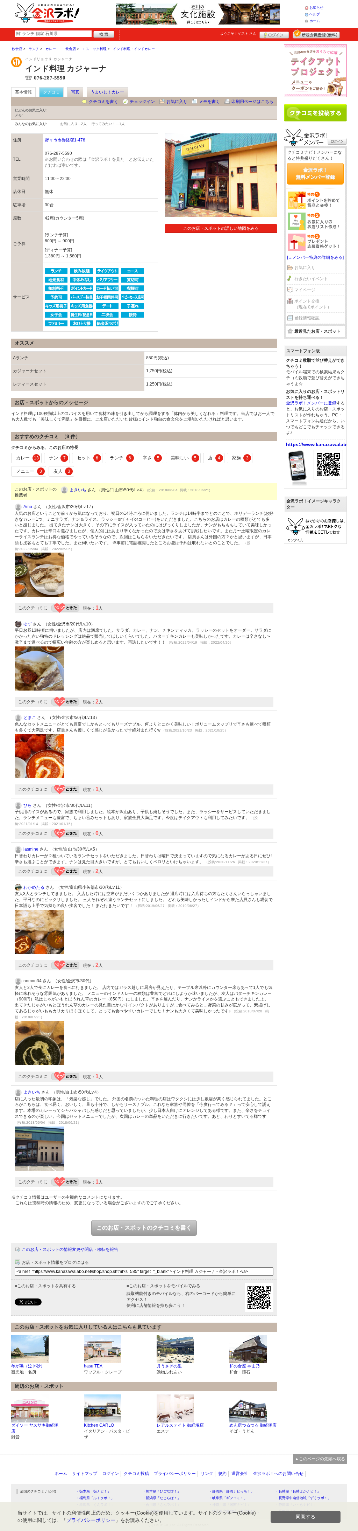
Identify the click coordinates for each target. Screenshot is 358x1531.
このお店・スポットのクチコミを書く (144, 1228)
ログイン (274, 34)
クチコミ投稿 (136, 1473)
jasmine (30, 849)
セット (87, 457)
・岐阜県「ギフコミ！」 (228, 1498)
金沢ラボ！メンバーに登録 (311, 403)
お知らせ (316, 7)
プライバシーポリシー (175, 1473)
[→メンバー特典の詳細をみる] (315, 257)
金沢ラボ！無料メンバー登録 (315, 173)
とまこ (29, 717)
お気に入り (176, 101)
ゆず (27, 624)
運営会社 (239, 1473)
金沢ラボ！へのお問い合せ (278, 1473)
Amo (27, 506)
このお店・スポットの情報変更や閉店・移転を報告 (70, 1249)
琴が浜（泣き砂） (28, 1366)
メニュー (29, 471)
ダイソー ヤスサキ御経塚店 (34, 1428)
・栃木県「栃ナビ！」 (93, 1491)
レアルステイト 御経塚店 (180, 1425)
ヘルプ (314, 14)
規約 (222, 1473)
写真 (75, 92)
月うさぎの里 (169, 1366)
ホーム (314, 21)
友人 (61, 471)
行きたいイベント (311, 278)
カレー (27, 457)
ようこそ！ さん (238, 33)
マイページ (304, 290)
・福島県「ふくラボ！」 (95, 1498)
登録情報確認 (307, 318)
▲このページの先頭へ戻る (320, 1458)
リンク (207, 1473)
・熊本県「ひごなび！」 (161, 1491)
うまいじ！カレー (107, 92)
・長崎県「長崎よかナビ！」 (298, 1491)
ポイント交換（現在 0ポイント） (312, 304)
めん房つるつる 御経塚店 (253, 1425)
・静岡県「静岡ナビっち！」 (231, 1491)
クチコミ (51, 92)
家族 (240, 457)
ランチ (120, 457)
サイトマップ (84, 1473)
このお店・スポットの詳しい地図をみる (221, 228)
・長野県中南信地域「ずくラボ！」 (303, 1498)
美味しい (183, 457)
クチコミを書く (103, 101)
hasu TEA (93, 1366)
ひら (27, 805)
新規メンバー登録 (316, 34)
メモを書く (209, 101)
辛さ (151, 457)
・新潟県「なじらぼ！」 (161, 1498)
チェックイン (142, 101)
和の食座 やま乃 (244, 1366)
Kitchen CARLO (99, 1425)
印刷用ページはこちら (252, 101)
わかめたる (33, 887)
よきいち (78, 489)
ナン (57, 457)
